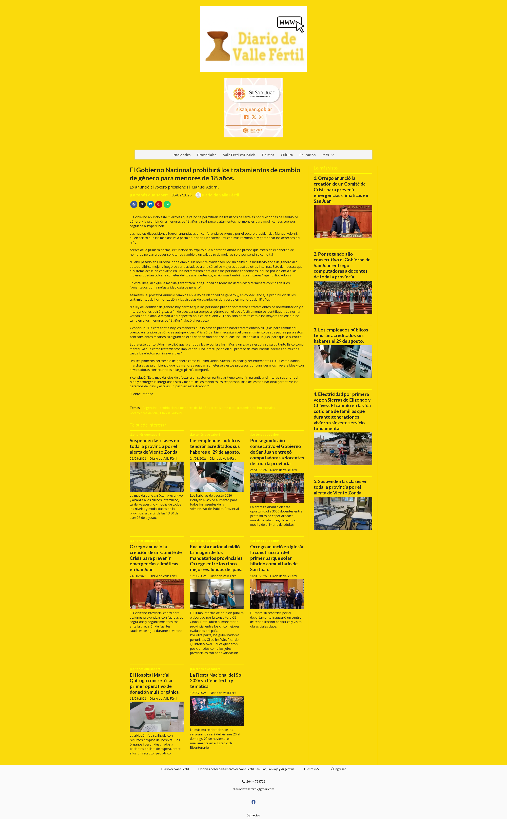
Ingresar (340, 769)
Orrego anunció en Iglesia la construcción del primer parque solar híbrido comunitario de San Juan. (276, 558)
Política (268, 155)
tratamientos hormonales (256, 408)
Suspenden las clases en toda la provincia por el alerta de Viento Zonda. (154, 446)
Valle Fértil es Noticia (239, 155)
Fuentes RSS (312, 769)
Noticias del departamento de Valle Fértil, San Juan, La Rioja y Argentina (246, 769)
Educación (307, 155)
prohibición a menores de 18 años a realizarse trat (197, 408)
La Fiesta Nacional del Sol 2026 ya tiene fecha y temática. (216, 680)
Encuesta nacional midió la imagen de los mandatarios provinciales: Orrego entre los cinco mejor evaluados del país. (217, 558)
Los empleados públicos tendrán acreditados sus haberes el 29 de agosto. (215, 446)
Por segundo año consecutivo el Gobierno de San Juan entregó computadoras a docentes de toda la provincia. (277, 452)
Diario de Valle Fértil (220, 195)
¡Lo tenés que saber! (149, 195)
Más (325, 155)
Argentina (150, 408)
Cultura (287, 155)
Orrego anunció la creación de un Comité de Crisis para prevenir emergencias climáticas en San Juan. (156, 558)
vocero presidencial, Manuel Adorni (156, 413)
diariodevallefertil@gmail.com (253, 789)
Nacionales (182, 155)
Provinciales (206, 155)
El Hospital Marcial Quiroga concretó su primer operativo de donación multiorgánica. (155, 683)
